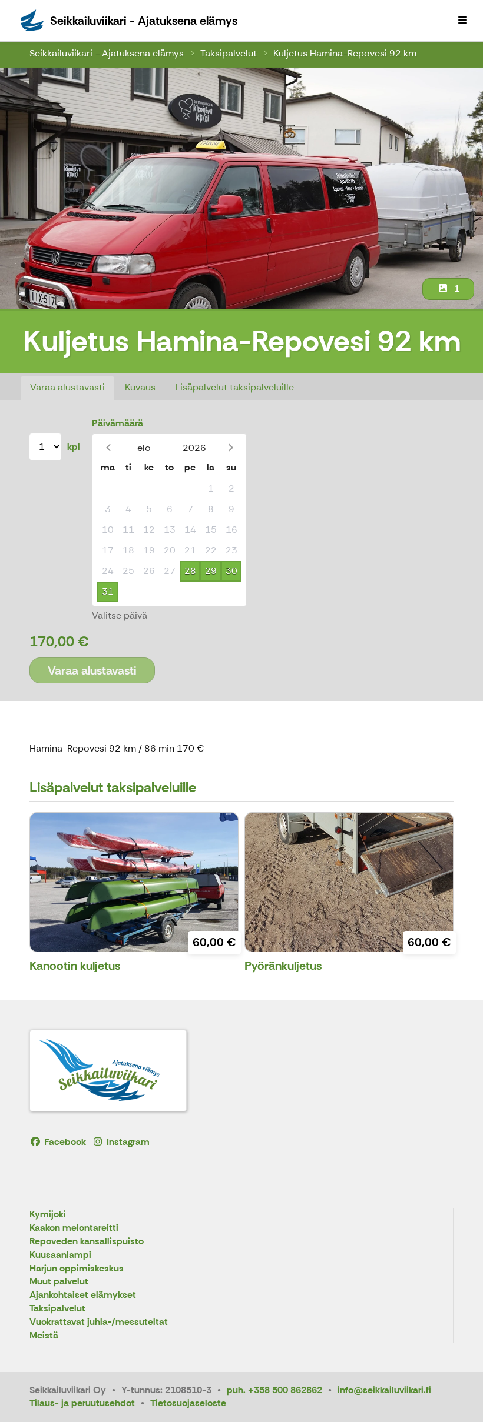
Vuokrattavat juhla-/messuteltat (98, 1322)
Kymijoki (47, 1214)
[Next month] (231, 448)
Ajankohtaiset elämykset (82, 1295)
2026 (194, 448)
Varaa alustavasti (67, 387)
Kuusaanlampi (60, 1255)
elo (144, 448)
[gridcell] (107, 489)
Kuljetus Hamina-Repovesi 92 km (344, 53)
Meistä (43, 1335)
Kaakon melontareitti (73, 1228)
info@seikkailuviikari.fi (384, 1390)
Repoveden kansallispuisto (86, 1241)
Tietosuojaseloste (188, 1403)
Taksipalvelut (228, 53)
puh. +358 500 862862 (274, 1390)
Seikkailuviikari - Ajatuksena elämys (106, 53)
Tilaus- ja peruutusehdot (82, 1403)
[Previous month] (108, 448)
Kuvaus (140, 387)
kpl (73, 446)
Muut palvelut (58, 1281)
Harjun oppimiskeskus (76, 1268)
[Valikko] (462, 20)
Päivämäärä (117, 423)
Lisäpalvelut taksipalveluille (235, 387)
